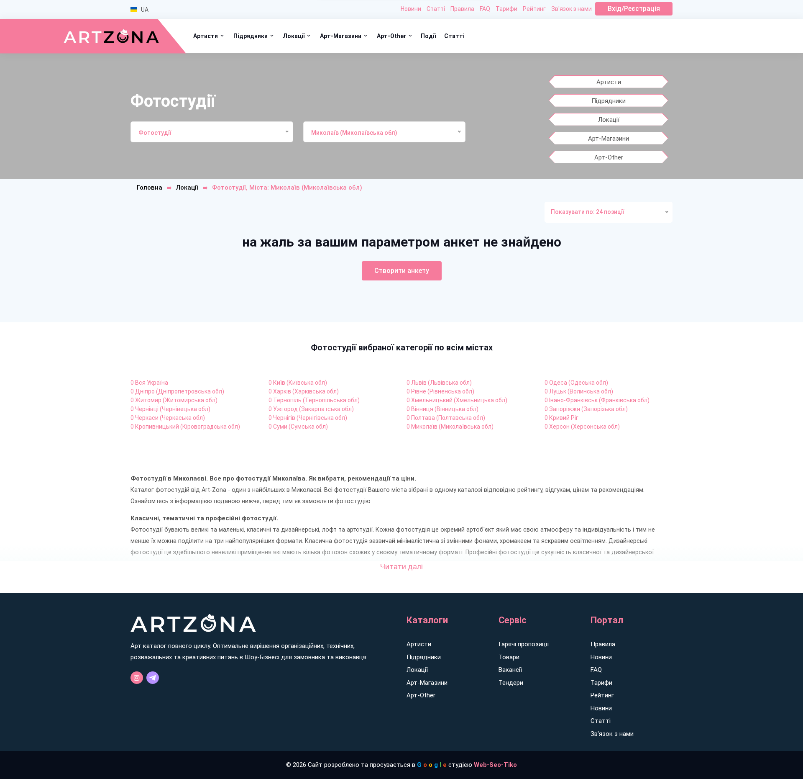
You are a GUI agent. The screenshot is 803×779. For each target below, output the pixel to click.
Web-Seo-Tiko (495, 765)
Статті (436, 8)
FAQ (485, 8)
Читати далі (401, 566)
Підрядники (251, 36)
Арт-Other (392, 36)
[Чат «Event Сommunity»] (152, 677)
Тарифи (506, 8)
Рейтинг (534, 8)
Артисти (206, 36)
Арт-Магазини (341, 36)
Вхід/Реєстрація (634, 9)
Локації (294, 36)
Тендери (511, 682)
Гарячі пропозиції (524, 644)
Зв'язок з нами (571, 8)
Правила (462, 8)
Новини (411, 8)
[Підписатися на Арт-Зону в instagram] (136, 677)
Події (428, 36)
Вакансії (510, 670)
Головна (149, 187)
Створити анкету (401, 271)
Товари (509, 657)
